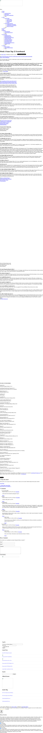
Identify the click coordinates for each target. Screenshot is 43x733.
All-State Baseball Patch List (6, 701)
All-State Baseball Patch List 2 (6, 698)
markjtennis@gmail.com (35, 472)
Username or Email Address (7, 644)
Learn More (2, 483)
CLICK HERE (5, 71)
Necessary (3, 723)
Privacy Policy (14, 706)
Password (4, 645)
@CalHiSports (23, 473)
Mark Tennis (3, 54)
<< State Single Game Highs (5, 485)
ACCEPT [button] (7, 709)
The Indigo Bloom (25, 706)
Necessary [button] (2, 722)
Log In (4, 647)
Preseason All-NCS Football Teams (7, 656)
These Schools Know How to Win (6, 660)
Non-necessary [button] (2, 727)
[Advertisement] (9, 7)
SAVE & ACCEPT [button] (3, 732)
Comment (1, 546)
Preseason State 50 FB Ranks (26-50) (7, 666)
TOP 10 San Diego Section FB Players (7, 695)
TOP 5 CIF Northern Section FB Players (7, 692)
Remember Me (6, 646)
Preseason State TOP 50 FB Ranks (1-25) (7, 663)
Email (1, 544)
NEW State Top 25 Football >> (5, 486)
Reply (3, 495)
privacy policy (2, 709)
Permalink (17, 491)
